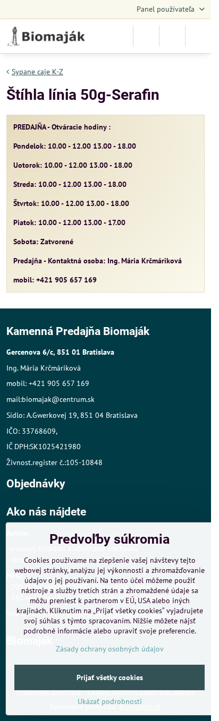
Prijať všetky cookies (110, 677)
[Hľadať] (146, 36)
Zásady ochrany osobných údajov (110, 649)
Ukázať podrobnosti (110, 701)
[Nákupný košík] (172, 36)
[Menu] (198, 36)
